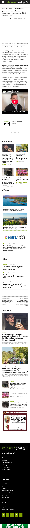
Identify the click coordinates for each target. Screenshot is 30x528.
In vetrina (5, 207)
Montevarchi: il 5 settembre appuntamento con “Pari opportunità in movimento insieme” (22, 157)
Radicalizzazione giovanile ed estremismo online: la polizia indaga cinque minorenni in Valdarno (8, 181)
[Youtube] (16, 515)
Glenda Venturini (9, 366)
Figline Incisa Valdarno (21, 182)
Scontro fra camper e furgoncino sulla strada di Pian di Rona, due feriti (13, 276)
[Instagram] (7, 515)
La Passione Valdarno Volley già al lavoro (22, 179)
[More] (26, 137)
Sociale (3, 8)
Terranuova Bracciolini (19, 8)
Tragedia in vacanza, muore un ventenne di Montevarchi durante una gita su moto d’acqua (15, 268)
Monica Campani (8, 18)
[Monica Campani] (3, 18)
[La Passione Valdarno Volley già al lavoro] (22, 172)
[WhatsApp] (23, 137)
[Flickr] (20, 515)
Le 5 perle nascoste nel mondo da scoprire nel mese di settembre (13, 209)
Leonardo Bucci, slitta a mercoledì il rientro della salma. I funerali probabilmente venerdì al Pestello (19, 404)
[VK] (19, 137)
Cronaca (4, 164)
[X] (12, 137)
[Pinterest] (15, 137)
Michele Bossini (13, 396)
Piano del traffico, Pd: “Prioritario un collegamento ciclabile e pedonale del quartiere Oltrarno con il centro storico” (22, 303)
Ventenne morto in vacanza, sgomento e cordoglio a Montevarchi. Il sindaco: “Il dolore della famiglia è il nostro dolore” (15, 285)
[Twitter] (12, 515)
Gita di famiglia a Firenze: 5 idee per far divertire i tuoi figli (14, 228)
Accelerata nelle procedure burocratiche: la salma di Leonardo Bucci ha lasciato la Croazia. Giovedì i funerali (8, 158)
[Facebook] (8, 137)
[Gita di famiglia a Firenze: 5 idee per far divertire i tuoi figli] (15, 219)
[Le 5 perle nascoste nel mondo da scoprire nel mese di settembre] (15, 200)
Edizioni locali (9, 8)
